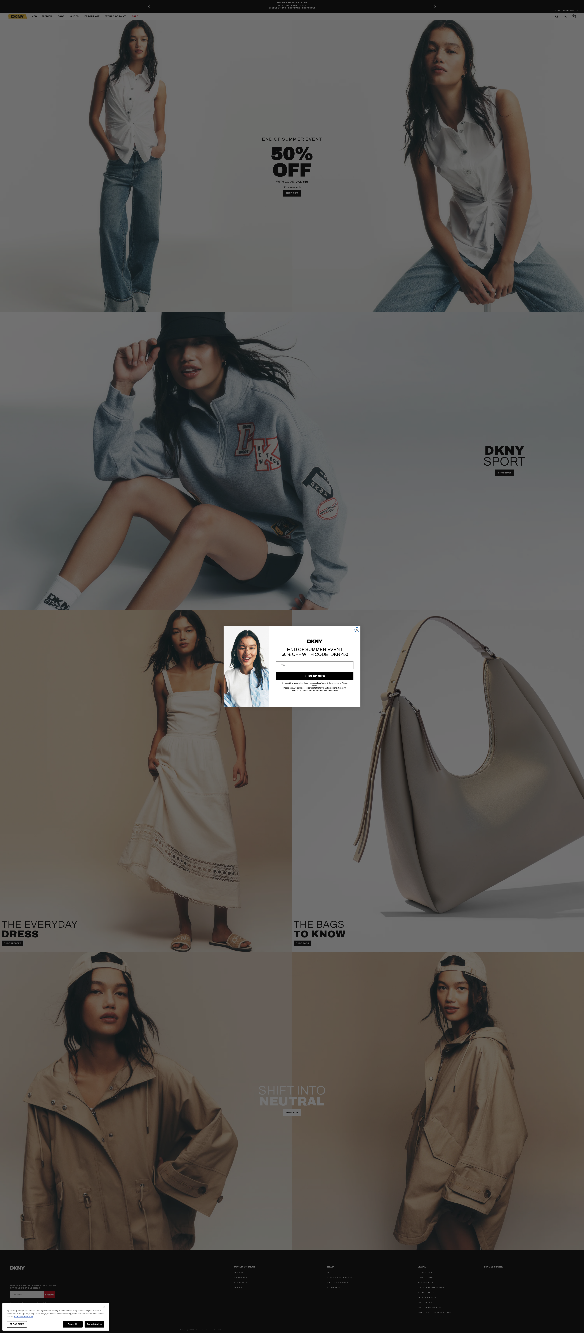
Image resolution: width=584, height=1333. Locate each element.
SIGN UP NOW (314, 676)
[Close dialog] (357, 629)
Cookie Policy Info (23, 1317)
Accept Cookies (94, 1324)
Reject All (72, 1324)
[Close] (104, 1306)
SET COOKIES (17, 1324)
